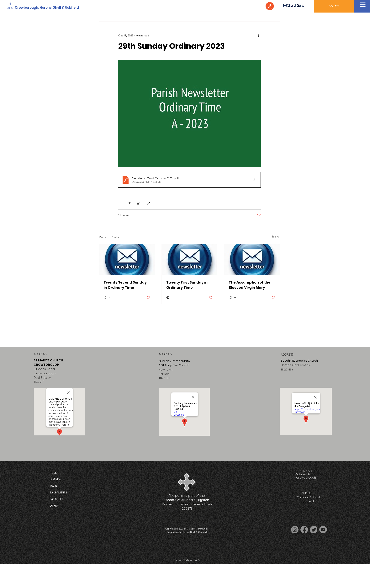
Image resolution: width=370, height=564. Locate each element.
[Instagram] (295, 529)
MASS (53, 486)
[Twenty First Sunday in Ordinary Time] (189, 259)
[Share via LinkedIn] (139, 203)
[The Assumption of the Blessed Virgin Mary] (252, 259)
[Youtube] (323, 529)
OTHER (54, 506)
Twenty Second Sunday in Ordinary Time (125, 285)
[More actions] (258, 35)
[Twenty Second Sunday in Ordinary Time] (127, 259)
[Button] (187, 482)
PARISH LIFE (56, 499)
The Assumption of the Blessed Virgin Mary (249, 285)
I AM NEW (55, 479)
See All (276, 236)
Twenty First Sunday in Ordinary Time (187, 285)
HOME (53, 473)
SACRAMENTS (58, 492)
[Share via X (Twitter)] (129, 203)
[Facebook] (304, 529)
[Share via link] (148, 203)
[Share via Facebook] (120, 203)
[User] (270, 6)
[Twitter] (313, 529)
